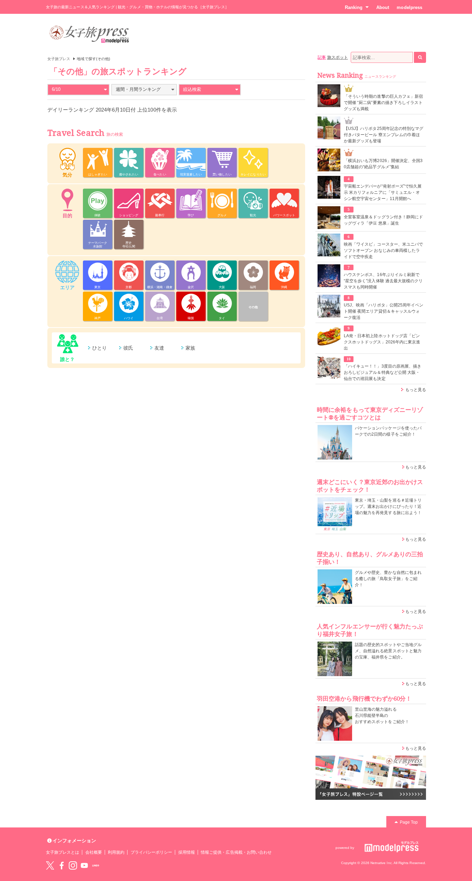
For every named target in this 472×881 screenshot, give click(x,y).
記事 (322, 57)
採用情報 (186, 852)
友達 (159, 348)
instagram (73, 865)
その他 (253, 307)
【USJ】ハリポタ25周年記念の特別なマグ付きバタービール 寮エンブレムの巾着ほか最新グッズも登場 (383, 134)
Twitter (50, 865)
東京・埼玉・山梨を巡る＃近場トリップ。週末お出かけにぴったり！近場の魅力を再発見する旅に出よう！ (388, 506)
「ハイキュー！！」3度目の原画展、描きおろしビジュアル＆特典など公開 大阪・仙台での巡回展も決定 (382, 372)
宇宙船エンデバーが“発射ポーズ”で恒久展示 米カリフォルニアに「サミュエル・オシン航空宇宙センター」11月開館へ (383, 192)
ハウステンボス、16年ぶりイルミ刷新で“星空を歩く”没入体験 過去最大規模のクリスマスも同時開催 (383, 281)
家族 (190, 348)
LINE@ (96, 865)
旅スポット (337, 57)
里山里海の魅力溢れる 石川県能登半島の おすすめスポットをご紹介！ (382, 715)
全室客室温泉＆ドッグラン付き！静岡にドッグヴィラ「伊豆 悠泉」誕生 (383, 220)
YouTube (84, 865)
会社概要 (93, 852)
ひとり (99, 348)
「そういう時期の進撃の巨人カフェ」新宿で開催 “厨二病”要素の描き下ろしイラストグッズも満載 (383, 102)
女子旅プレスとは (62, 852)
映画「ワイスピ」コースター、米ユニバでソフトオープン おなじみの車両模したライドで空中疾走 (383, 250)
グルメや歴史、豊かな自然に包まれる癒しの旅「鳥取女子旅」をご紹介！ (388, 578)
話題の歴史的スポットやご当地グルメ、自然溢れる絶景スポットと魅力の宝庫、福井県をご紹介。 (388, 651)
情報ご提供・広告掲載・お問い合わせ (236, 852)
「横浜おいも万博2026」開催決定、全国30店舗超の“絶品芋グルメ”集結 (383, 163)
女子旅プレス (58, 59)
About (382, 7)
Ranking (353, 7)
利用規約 (116, 852)
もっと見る (415, 389)
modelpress (409, 7)
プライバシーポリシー (151, 852)
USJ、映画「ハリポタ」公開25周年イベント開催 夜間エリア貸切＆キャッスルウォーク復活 (383, 311)
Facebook (61, 865)
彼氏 (128, 348)
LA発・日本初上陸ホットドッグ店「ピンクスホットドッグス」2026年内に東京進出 (382, 342)
